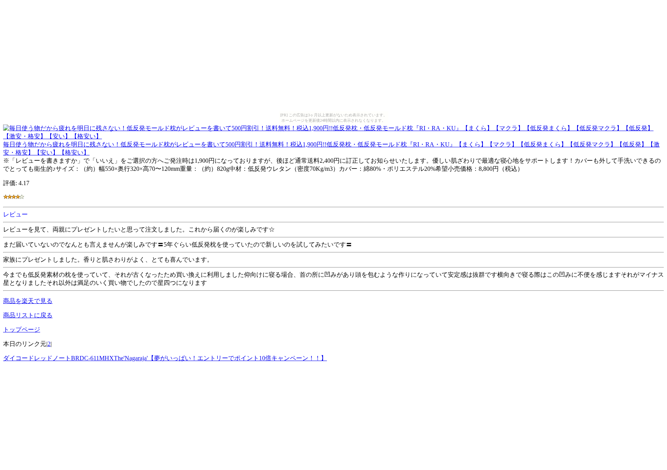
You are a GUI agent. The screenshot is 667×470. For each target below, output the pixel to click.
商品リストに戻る (27, 315)
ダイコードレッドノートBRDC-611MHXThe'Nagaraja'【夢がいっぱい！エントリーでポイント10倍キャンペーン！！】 (165, 358)
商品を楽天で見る (27, 301)
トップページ (21, 329)
